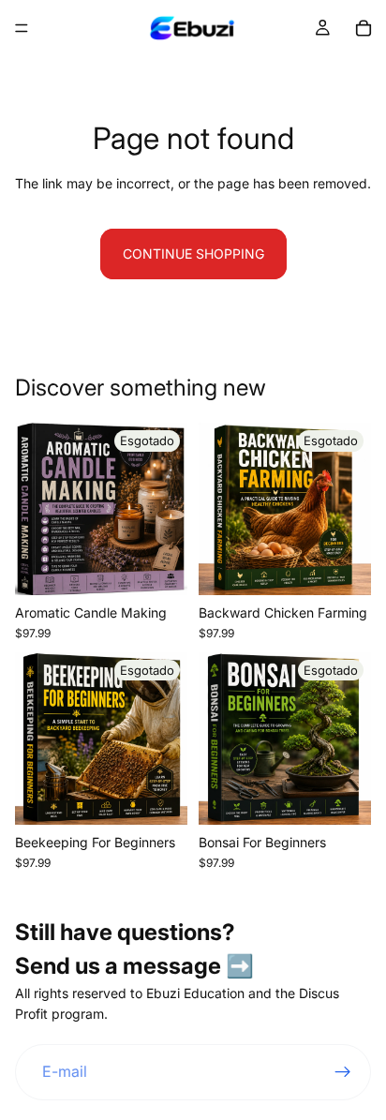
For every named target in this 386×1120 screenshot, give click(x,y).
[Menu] (21, 28)
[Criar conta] (343, 1072)
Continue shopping (193, 253)
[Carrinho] (363, 28)
